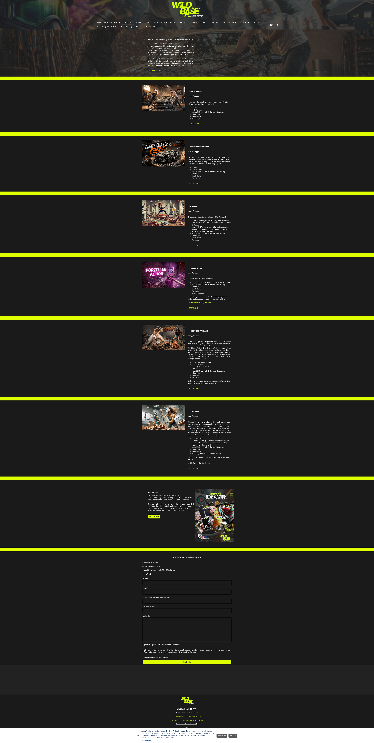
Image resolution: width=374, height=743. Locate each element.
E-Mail (145, 588)
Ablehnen (232, 736)
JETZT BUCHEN (154, 71)
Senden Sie (187, 662)
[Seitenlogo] (187, 10)
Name (145, 579)
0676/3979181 (153, 563)
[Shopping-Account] (277, 25)
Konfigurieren (146, 740)
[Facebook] (144, 574)
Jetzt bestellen (154, 516)
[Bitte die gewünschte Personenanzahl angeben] (144, 645)
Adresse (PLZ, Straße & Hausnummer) (157, 597)
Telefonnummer (149, 607)
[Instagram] (147, 574)
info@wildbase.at (153, 566)
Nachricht (146, 616)
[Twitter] (150, 574)
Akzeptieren (221, 736)
